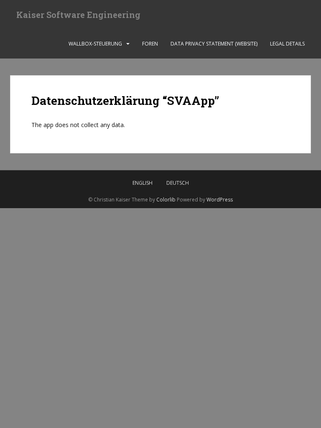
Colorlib (166, 199)
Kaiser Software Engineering (78, 14)
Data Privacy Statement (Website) (214, 43)
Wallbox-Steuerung (95, 43)
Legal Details (287, 43)
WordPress (219, 199)
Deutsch (177, 182)
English (142, 182)
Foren (150, 43)
